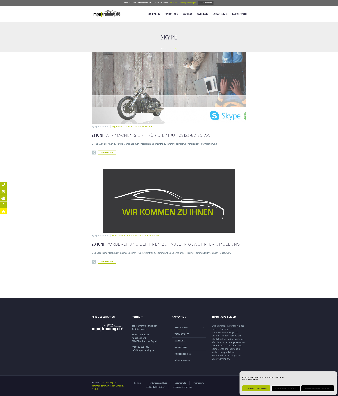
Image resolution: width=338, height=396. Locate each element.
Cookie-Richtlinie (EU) (155, 387)
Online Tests (202, 14)
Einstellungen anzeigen (318, 388)
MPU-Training (154, 14)
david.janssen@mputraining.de (183, 3)
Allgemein (117, 126)
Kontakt (137, 383)
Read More (107, 152)
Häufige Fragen (239, 14)
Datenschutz (180, 383)
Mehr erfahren (206, 3)
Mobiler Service (220, 14)
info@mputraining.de (143, 350)
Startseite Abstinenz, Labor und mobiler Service (135, 235)
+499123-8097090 (140, 346)
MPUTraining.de (109, 382)
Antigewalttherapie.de (182, 387)
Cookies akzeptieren (256, 388)
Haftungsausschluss (158, 383)
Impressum (198, 383)
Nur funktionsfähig (286, 388)
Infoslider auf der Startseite (138, 126)
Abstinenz (187, 14)
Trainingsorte (171, 14)
